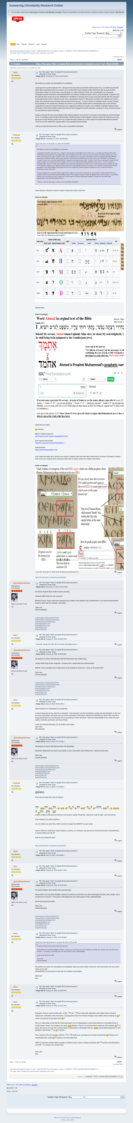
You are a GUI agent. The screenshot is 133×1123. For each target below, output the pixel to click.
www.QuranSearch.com (42, 623)
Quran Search (109, 12)
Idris (16, 72)
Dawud (17, 135)
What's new (96, 27)
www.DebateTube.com (42, 625)
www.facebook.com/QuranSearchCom (47, 619)
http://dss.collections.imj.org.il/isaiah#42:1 (49, 443)
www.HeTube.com (41, 629)
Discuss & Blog (110, 27)
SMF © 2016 (66, 1117)
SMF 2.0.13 (57, 1117)
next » (122, 57)
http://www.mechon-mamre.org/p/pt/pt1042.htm (51, 436)
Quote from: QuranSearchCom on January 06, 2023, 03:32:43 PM (56, 942)
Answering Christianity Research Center (36, 5)
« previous (116, 57)
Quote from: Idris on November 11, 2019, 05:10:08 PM (52, 143)
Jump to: (80, 1076)
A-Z (102, 27)
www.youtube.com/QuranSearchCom (47, 618)
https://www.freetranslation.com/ (46, 450)
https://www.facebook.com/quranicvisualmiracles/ (50, 577)
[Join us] (18, 21)
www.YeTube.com (40, 627)
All (19, 59)
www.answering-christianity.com (45, 621)
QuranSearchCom (22, 583)
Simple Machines (76, 1117)
